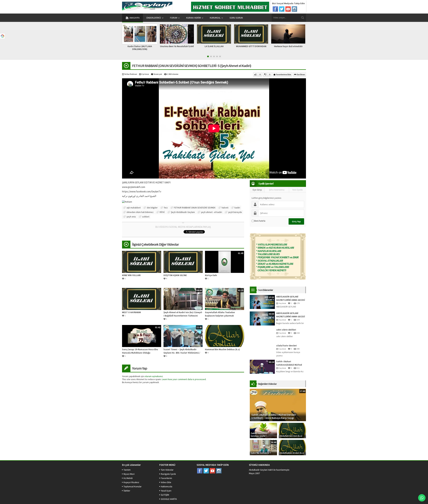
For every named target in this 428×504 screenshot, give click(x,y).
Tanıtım (127, 469)
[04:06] (183, 298)
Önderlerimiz (153, 17)
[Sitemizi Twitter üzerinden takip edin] (281, 9)
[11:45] (183, 335)
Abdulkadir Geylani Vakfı (261, 469)
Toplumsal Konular (133, 486)
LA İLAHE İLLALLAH (214, 46)
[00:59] (262, 318)
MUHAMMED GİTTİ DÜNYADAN (251, 46)
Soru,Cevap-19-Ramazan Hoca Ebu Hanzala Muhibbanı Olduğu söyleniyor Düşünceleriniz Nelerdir (140, 351)
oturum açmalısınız (153, 376)
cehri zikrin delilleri (286, 329)
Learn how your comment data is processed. (184, 379)
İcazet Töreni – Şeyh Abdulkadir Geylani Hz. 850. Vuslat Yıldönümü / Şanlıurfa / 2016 (182, 351)
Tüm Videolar (167, 469)
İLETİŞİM (165, 494)
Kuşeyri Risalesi (131, 482)
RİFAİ (162, 212)
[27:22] (262, 301)
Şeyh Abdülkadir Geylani (183, 212)
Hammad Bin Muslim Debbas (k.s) (222, 349)
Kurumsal (215, 17)
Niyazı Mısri (129, 473)
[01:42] (141, 335)
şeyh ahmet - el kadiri (211, 212)
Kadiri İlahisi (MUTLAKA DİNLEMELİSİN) (140, 48)
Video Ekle (166, 482)
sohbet (145, 216)
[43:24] (262, 366)
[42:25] (224, 298)
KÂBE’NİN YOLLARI (131, 275)
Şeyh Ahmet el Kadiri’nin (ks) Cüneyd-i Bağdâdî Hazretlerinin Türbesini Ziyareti (183, 314)
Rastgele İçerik (168, 473)
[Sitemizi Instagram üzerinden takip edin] (294, 9)
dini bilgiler (152, 207)
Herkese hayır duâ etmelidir (288, 46)
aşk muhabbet (134, 207)
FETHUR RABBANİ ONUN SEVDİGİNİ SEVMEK (195, 207)
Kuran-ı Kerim (193, 17)
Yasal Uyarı (166, 490)
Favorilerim (166, 478)
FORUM (173, 17)
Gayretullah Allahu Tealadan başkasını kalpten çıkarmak (220, 314)
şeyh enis (131, 216)
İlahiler (127, 490)
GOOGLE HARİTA (169, 498)
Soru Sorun (236, 17)
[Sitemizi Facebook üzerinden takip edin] (275, 9)
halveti (225, 207)
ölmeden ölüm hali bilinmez (140, 212)
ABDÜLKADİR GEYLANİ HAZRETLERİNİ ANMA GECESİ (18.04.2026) (290, 315)
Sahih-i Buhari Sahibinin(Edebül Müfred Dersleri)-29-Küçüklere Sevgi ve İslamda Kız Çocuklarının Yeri (290, 363)
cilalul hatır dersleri (286, 345)
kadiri (237, 207)
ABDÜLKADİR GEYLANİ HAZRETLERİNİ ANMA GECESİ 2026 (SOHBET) (290, 298)
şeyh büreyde (235, 212)
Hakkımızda (166, 486)
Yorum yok (158, 74)
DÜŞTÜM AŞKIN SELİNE (175, 275)
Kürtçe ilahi (211, 275)
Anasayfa (134, 17)
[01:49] (224, 261)
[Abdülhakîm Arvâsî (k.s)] (292, 447)
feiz (166, 207)
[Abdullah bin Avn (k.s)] (292, 430)
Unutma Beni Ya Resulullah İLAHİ (177, 46)
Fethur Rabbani (130, 74)
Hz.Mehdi (128, 478)
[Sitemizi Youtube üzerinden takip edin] (288, 9)
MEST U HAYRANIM (131, 312)
